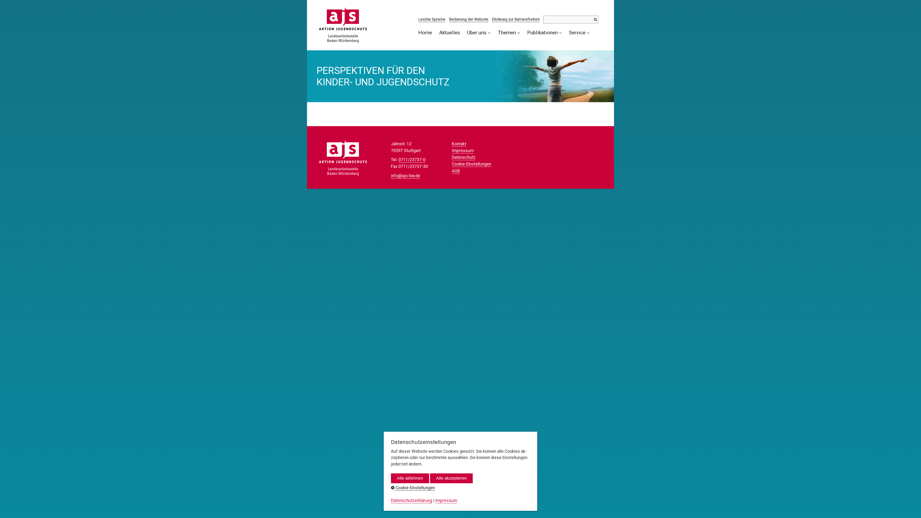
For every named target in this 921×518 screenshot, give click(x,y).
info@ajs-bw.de (405, 175)
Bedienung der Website (468, 19)
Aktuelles (449, 32)
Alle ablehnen (410, 478)
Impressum (463, 150)
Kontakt (459, 143)
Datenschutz (464, 157)
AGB (456, 171)
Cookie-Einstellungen (471, 164)
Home (425, 32)
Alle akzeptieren (451, 478)
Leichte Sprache (431, 19)
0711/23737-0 (411, 159)
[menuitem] (427, 32)
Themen (507, 32)
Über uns (476, 32)
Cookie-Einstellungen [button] (415, 487)
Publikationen (542, 32)
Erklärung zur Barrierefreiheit (516, 19)
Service (577, 32)
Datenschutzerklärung (411, 500)
